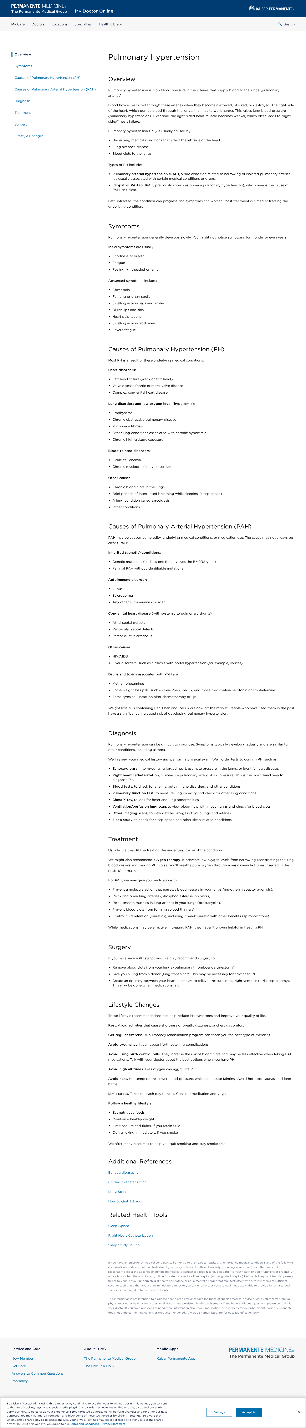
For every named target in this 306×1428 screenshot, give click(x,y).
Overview (23, 54)
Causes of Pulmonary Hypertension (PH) (48, 78)
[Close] (299, 1412)
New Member (22, 1358)
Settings (219, 1412)
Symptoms (23, 66)
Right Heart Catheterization (130, 1235)
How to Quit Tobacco (125, 1201)
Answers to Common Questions (37, 1373)
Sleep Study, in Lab (124, 1245)
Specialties (83, 24)
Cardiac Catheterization (127, 1182)
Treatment (23, 113)
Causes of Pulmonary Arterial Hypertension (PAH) (55, 89)
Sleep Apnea (118, 1226)
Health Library (110, 24)
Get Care (18, 1366)
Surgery (21, 124)
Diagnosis (23, 101)
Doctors (38, 24)
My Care (18, 24)
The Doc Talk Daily (99, 1366)
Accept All (249, 1412)
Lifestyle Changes (29, 136)
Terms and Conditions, (85, 1423)
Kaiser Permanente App (176, 1358)
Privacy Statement (113, 1423)
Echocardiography (123, 1173)
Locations (59, 24)
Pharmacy (19, 1381)
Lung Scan (117, 1192)
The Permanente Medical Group (110, 1358)
